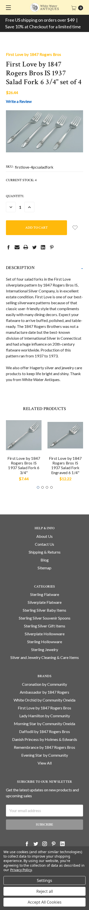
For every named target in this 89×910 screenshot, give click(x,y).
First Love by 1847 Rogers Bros (44, 707)
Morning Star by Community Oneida (44, 723)
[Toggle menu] (7, 7)
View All (45, 763)
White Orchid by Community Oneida (44, 700)
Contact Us (44, 544)
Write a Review (19, 101)
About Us (44, 536)
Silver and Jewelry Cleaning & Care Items (44, 657)
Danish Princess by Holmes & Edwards (44, 739)
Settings (44, 880)
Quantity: (15, 196)
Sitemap (44, 567)
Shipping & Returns (45, 552)
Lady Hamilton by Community (44, 715)
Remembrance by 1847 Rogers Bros (44, 747)
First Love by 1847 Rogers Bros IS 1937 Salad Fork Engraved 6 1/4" (65, 465)
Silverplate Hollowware (45, 633)
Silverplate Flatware (45, 602)
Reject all (44, 891)
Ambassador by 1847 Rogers (44, 692)
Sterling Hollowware (44, 641)
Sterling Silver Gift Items (44, 625)
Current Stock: (21, 180)
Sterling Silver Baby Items (44, 610)
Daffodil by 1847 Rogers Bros (44, 731)
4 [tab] (51, 487)
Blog (45, 560)
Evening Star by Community (44, 755)
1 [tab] (38, 487)
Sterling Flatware (44, 594)
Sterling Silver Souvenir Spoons (44, 618)
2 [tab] (42, 487)
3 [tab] (47, 487)
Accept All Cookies (45, 902)
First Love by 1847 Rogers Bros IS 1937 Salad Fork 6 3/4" (23, 465)
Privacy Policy (21, 869)
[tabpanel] (23, 451)
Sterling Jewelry (44, 649)
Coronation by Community (44, 684)
